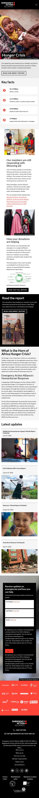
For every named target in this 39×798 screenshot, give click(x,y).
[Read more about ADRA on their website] (15, 685)
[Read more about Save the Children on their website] (5, 710)
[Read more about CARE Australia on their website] (15, 693)
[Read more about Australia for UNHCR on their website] (24, 710)
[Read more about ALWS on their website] (34, 685)
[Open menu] (36, 4)
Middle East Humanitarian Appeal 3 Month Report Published (19, 432)
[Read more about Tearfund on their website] (15, 710)
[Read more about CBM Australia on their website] (5, 702)
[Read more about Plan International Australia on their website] (34, 702)
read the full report (17, 290)
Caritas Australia (17, 199)
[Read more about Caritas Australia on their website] (34, 693)
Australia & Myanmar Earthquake (14, 542)
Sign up (9, 651)
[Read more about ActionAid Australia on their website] (5, 685)
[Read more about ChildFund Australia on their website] (15, 702)
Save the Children (12, 197)
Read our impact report (14, 73)
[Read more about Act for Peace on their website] (24, 685)
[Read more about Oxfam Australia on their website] (24, 702)
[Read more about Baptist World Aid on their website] (24, 693)
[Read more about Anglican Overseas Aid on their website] (5, 693)
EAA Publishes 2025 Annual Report (14, 468)
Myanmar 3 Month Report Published (15, 505)
